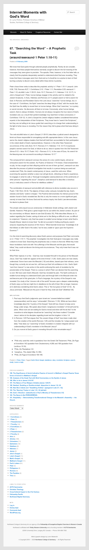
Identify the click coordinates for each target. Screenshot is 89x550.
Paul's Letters (14, 463)
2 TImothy (13, 434)
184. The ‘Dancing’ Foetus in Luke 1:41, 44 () (28, 390)
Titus (11, 475)
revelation (59, 360)
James (12, 451)
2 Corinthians (14, 426)
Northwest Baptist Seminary (20, 497)
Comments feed (15, 510)
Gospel (42, 360)
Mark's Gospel (15, 458)
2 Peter (12, 429)
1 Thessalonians (15, 422)
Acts (11, 436)
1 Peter (18, 360)
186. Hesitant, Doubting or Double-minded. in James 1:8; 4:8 (35, 385)
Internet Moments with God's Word (28, 14)
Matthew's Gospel (16, 461)
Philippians (14, 468)
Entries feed (14, 508)
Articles (12, 439)
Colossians (14, 441)
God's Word (35, 360)
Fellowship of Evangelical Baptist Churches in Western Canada (61, 524)
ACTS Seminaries (16, 487)
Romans (13, 471)
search (72, 360)
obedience (48, 360)
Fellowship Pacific (16, 494)
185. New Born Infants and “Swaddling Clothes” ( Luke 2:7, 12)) (36, 388)
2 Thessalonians (15, 431)
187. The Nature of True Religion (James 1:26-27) (30, 383)
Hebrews (13, 448)
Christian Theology (16, 489)
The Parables (14, 473)
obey (54, 360)
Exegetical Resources (43, 32)
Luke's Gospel (15, 456)
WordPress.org (15, 512)
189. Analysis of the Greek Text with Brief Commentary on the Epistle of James (38, 378)
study (11, 362)
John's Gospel (15, 453)
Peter (23, 360)
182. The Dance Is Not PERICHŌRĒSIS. (24, 395)
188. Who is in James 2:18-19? (22, 380)
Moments (13, 32)
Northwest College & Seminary (45, 540)
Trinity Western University (38, 527)
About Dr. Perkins (26, 32)
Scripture (67, 360)
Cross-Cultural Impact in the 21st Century (24, 492)
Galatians (13, 446)
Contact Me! (58, 32)
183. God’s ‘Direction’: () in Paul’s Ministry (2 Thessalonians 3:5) (37, 393)
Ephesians (13, 444)
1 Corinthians (14, 417)
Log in (12, 505)
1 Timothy (13, 424)
